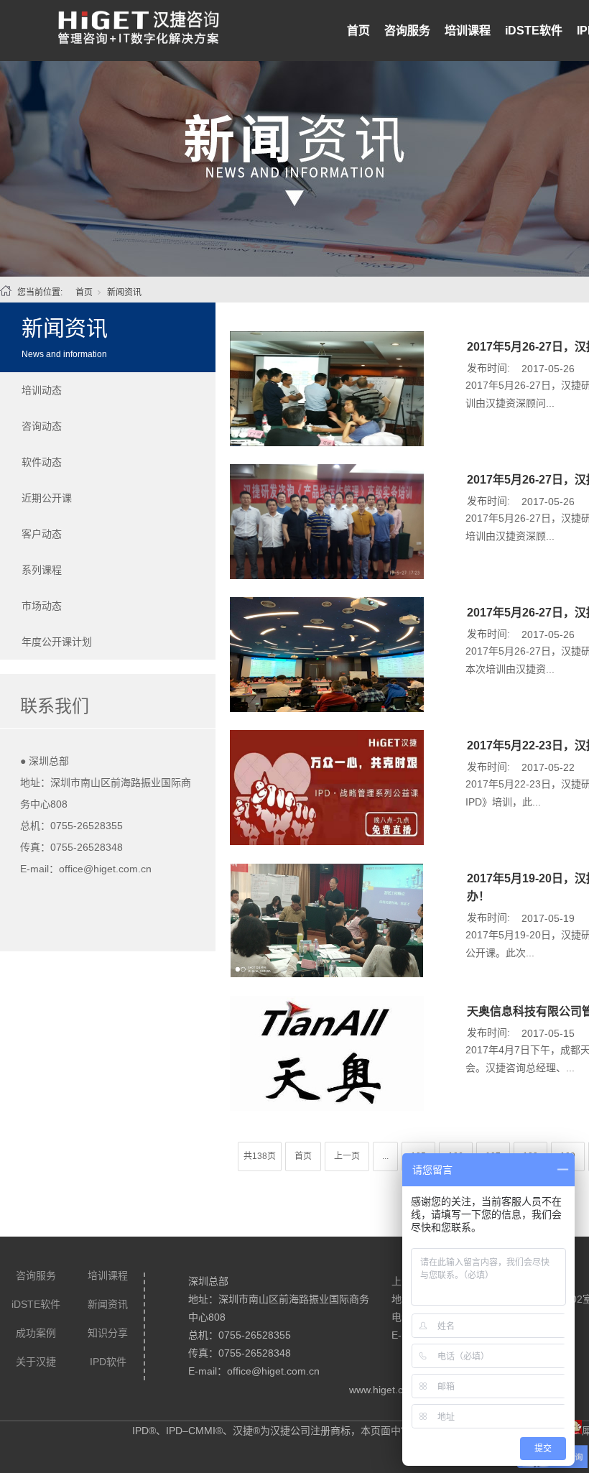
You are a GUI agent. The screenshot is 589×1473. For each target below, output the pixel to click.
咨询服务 (407, 30)
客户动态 (42, 534)
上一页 (347, 1156)
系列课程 (42, 570)
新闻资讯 (124, 292)
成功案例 (36, 1333)
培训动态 (42, 390)
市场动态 (42, 605)
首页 (358, 30)
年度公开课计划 (57, 641)
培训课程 (468, 30)
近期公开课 (47, 498)
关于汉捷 (36, 1361)
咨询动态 (42, 426)
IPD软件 (108, 1361)
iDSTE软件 (533, 30)
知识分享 (108, 1333)
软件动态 (42, 462)
